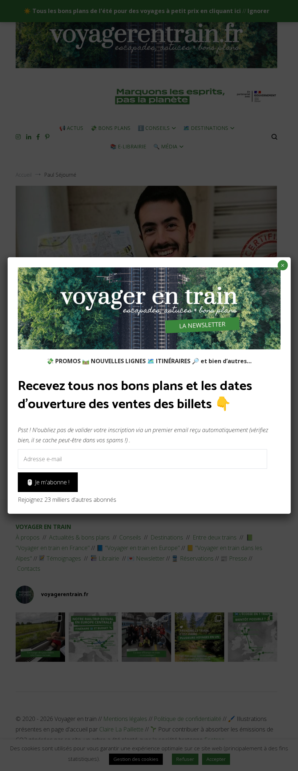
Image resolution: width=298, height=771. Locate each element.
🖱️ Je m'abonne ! (47, 482)
